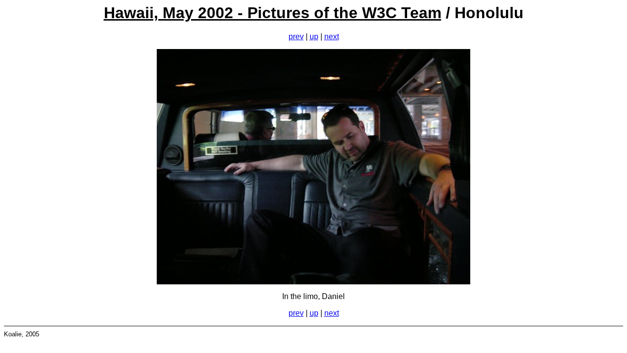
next (331, 36)
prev (296, 36)
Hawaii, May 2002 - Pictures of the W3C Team (272, 13)
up (314, 36)
